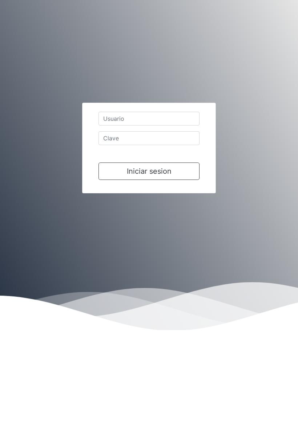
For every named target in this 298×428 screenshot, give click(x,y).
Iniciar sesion (149, 171)
